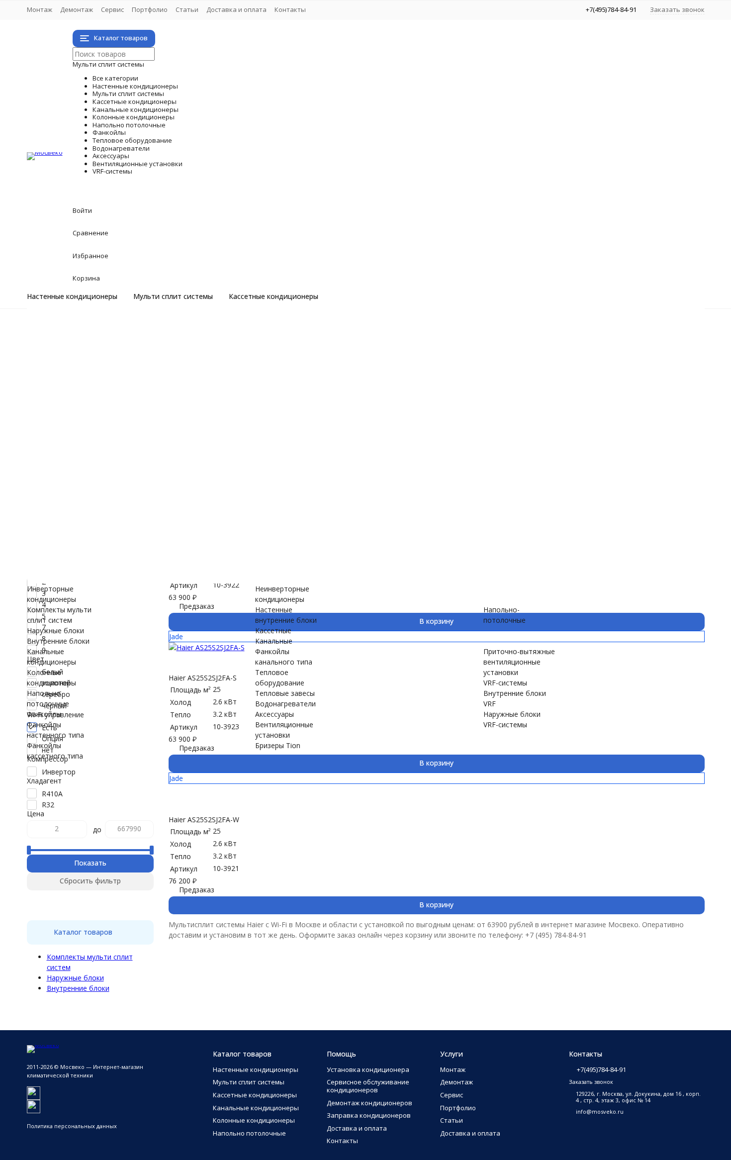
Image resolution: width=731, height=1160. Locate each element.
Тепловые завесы (96, 487)
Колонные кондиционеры (183, 414)
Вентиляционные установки (197, 519)
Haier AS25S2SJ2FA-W (204, 819)
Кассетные (273, 630)
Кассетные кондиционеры (273, 296)
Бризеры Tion (89, 529)
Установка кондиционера (368, 1069)
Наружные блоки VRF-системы (118, 571)
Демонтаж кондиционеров (369, 1102)
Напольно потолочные (172, 425)
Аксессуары (112, 508)
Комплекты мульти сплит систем (123, 362)
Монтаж (39, 9)
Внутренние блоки (98, 383)
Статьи (187, 9)
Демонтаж (76, 9)
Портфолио (150, 9)
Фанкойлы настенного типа (113, 446)
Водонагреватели (145, 498)
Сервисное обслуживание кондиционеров (368, 1085)
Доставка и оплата (236, 9)
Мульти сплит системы (173, 296)
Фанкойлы (106, 435)
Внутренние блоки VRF (105, 561)
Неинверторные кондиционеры (119, 341)
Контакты (290, 9)
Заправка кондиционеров (369, 1115)
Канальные (273, 641)
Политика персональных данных (72, 1126)
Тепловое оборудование (181, 477)
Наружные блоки (95, 373)
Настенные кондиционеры (72, 296)
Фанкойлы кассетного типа (113, 456)
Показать (90, 863)
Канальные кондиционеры (187, 404)
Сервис (112, 9)
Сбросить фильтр (90, 880)
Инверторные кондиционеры (116, 331)
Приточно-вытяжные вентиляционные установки (150, 540)
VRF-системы (120, 550)
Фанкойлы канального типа (113, 467)
